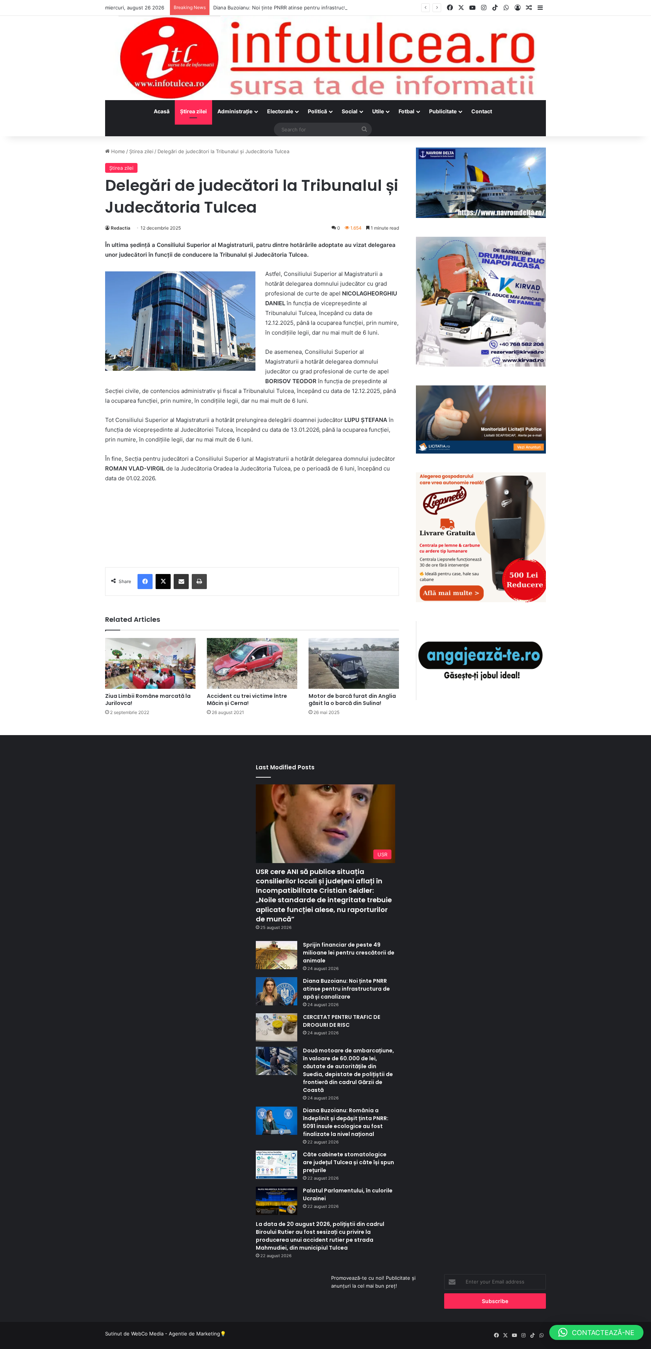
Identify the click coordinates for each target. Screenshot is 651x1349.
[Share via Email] (181, 581)
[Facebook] (145, 581)
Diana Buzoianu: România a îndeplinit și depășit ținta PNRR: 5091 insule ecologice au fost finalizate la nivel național (345, 1122)
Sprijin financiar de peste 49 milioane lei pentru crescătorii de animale (348, 952)
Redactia (120, 228)
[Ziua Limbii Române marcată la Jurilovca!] (150, 663)
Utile (378, 111)
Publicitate (443, 111)
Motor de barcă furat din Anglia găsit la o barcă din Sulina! (352, 699)
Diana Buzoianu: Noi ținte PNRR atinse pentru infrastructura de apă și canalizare (307, 8)
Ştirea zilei (193, 111)
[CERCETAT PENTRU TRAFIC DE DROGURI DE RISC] (276, 1027)
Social (350, 111)
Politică (317, 111)
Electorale (280, 111)
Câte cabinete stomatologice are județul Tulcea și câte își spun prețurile (348, 1162)
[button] (596, 1332)
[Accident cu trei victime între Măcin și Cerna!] (252, 663)
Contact (481, 111)
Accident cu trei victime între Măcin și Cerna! (247, 699)
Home (117, 151)
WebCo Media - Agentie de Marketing (175, 1334)
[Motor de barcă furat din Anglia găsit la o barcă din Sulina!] (354, 663)
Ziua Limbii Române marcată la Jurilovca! (148, 699)
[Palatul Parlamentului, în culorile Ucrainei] (276, 1201)
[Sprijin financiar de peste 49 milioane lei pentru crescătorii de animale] (276, 955)
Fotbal (406, 111)
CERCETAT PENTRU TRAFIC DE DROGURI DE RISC (341, 1021)
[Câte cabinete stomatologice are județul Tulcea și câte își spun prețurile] (276, 1165)
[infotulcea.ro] (325, 58)
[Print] (199, 581)
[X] (163, 581)
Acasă (162, 111)
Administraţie (234, 111)
